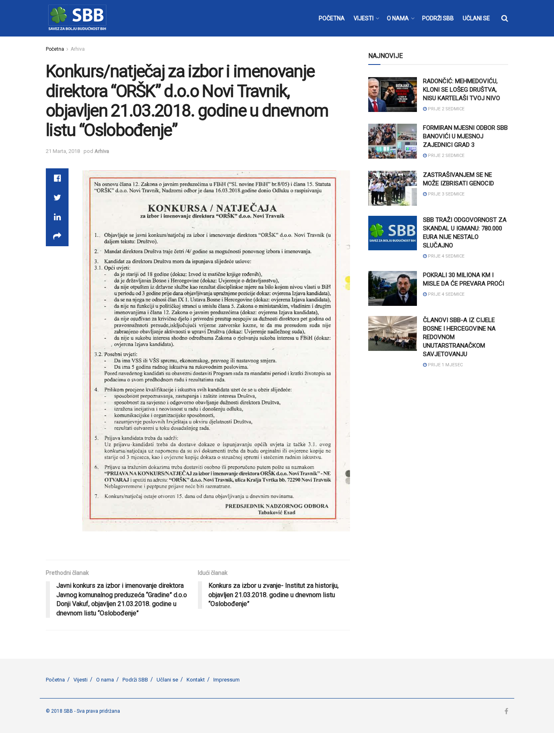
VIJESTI (364, 18)
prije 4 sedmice (445, 256)
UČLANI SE (476, 18)
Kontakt (196, 680)
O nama (105, 680)
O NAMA (398, 18)
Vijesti (80, 680)
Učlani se (167, 680)
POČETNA (332, 18)
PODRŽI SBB (438, 18)
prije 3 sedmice (445, 194)
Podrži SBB (135, 680)
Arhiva (78, 49)
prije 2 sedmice (445, 109)
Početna (55, 49)
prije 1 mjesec (445, 365)
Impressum (226, 680)
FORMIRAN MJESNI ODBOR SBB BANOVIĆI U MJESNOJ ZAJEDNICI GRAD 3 (465, 136)
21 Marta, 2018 (63, 151)
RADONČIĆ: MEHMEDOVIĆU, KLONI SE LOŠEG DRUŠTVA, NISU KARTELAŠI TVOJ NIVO (461, 89)
